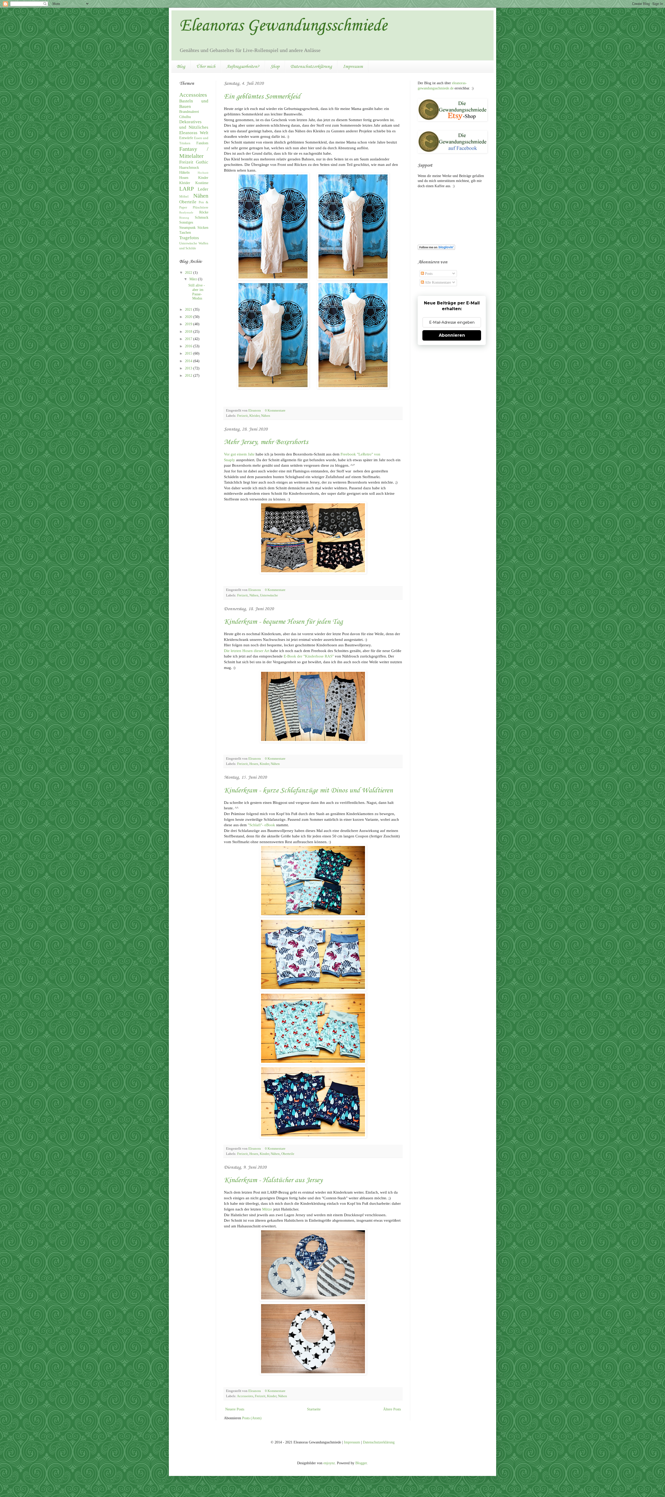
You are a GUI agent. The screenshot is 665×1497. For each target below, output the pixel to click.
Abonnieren (452, 335)
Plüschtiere (200, 207)
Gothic (202, 162)
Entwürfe (186, 138)
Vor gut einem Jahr (239, 454)
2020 (189, 317)
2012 (189, 375)
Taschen (185, 233)
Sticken (202, 228)
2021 (189, 309)
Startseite (314, 1409)
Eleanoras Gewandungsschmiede (283, 26)
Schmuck (201, 217)
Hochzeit (203, 172)
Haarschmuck (189, 168)
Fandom (202, 143)
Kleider (254, 416)
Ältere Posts (392, 1409)
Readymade (186, 212)
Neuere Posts (234, 1409)
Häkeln (184, 172)
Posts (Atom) (252, 1418)
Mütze (267, 1209)
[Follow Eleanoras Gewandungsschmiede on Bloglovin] (436, 249)
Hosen (253, 764)
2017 (189, 339)
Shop (275, 66)
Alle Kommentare (437, 282)
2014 (189, 361)
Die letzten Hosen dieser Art (246, 650)
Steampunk (187, 228)
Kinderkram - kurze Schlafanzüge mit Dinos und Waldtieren (308, 790)
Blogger (361, 1463)
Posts (428, 274)
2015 (189, 353)
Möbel (184, 196)
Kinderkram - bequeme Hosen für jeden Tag (283, 621)
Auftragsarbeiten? (243, 66)
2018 (189, 332)
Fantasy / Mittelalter (193, 152)
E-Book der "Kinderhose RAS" (309, 656)
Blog (181, 66)
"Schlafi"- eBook (261, 825)
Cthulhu (185, 117)
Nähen (265, 416)
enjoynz (329, 1463)
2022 (189, 273)
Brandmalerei (189, 112)
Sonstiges (186, 222)
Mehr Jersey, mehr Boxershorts (266, 442)
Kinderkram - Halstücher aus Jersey (273, 1180)
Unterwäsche (269, 595)
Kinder (264, 764)
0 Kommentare (275, 410)
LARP (186, 188)
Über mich (205, 66)
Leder (203, 189)
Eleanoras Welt (193, 132)
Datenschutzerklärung (311, 66)
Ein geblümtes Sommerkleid (262, 96)
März (193, 279)
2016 (189, 346)
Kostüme (201, 183)
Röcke (203, 212)
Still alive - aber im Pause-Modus (196, 291)
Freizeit (242, 416)
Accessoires (245, 1396)
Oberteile (287, 1154)
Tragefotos (189, 237)
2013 (189, 368)
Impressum (353, 66)
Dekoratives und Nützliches (193, 124)
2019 (189, 324)
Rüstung (184, 217)
